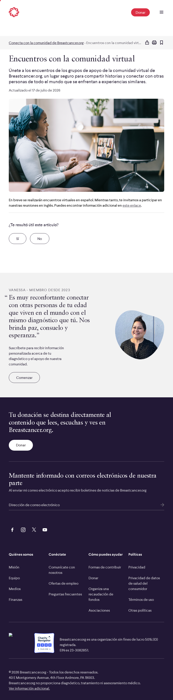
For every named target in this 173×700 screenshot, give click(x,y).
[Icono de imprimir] (154, 42)
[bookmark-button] (161, 42)
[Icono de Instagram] (22, 529)
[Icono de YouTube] (44, 529)
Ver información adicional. (29, 688)
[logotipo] (14, 12)
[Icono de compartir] (147, 42)
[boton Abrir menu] (161, 12)
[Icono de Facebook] (11, 529)
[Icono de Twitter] (33, 529)
